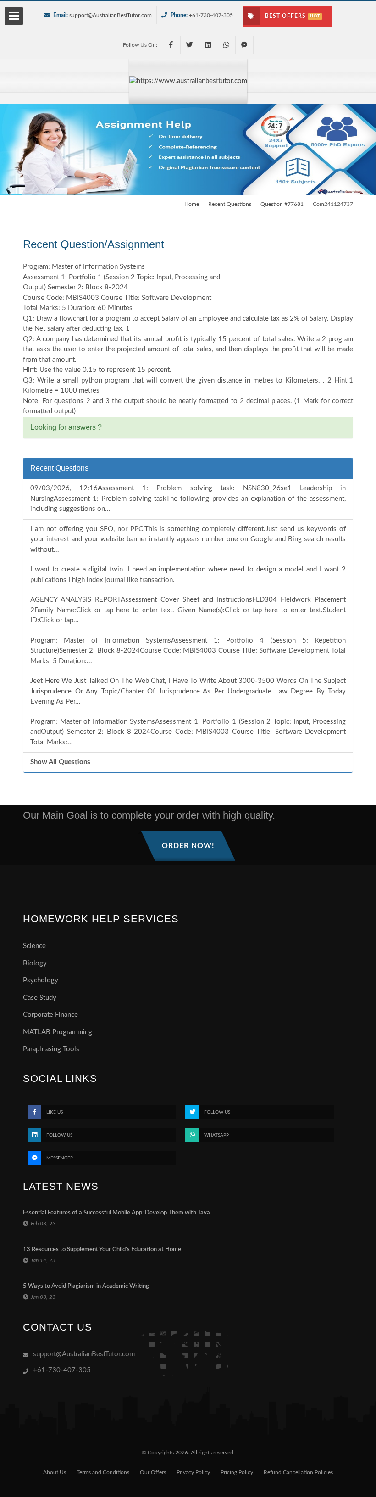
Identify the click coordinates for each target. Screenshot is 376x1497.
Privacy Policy (193, 1472)
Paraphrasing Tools (51, 1049)
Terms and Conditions (103, 1472)
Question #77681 (282, 204)
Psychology (40, 980)
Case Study (39, 997)
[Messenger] (244, 45)
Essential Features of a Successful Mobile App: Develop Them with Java (116, 1213)
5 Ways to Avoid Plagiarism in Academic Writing (86, 1286)
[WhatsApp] (226, 45)
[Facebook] (171, 45)
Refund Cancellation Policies (298, 1472)
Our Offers (153, 1472)
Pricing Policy (237, 1472)
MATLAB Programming (57, 1032)
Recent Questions (229, 204)
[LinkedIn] (208, 45)
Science (34, 946)
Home (191, 204)
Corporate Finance (50, 1014)
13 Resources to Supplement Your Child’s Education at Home (102, 1250)
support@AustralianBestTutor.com (110, 15)
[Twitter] (189, 45)
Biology (35, 963)
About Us (54, 1472)
